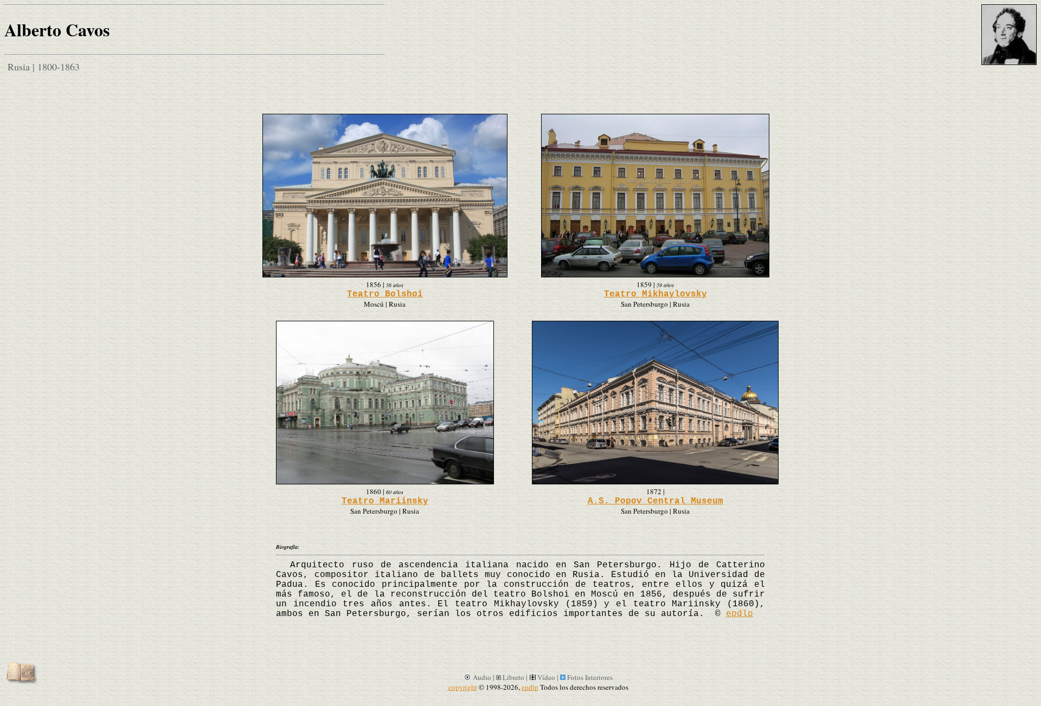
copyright (462, 687)
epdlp (739, 614)
